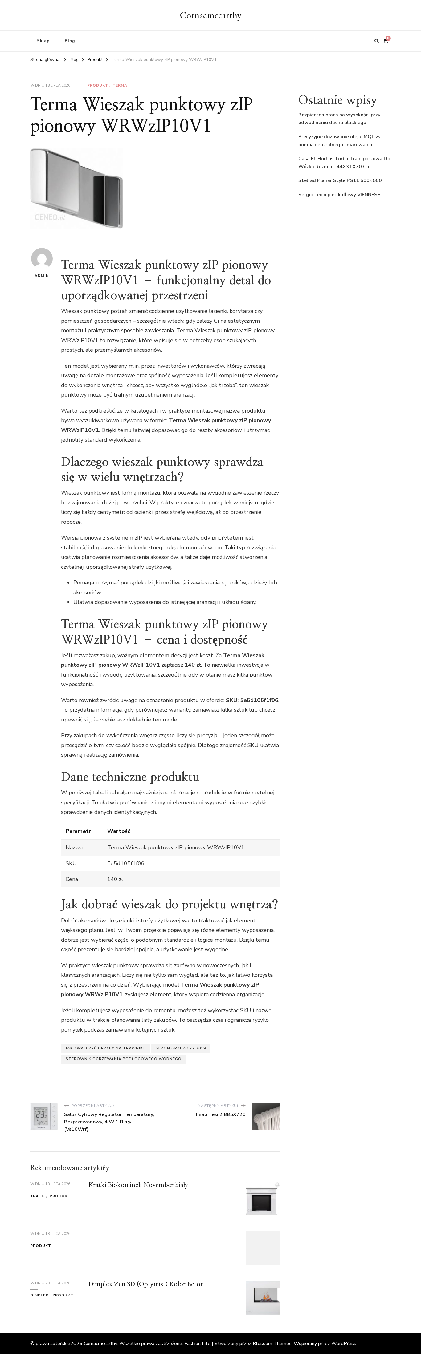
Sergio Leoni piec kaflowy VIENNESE (339, 194)
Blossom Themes (272, 1343)
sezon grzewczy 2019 (181, 1048)
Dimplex (39, 1295)
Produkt (97, 85)
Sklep (43, 41)
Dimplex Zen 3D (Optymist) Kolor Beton (146, 1284)
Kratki (38, 1196)
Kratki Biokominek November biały (138, 1185)
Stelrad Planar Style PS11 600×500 (340, 180)
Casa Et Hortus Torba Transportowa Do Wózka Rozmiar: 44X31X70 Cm (344, 162)
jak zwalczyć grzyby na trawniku (106, 1048)
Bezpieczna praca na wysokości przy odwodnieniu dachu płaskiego (339, 118)
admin (42, 275)
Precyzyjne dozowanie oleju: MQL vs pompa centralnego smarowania (339, 140)
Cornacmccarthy (210, 15)
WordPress (343, 1343)
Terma (119, 85)
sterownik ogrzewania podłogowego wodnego (124, 1059)
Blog (70, 41)
